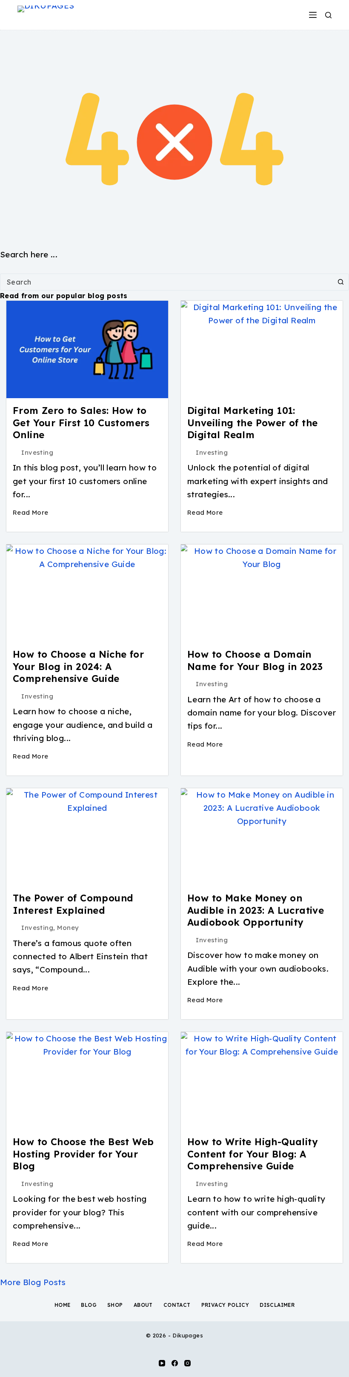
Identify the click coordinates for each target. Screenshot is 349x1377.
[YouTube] (162, 1363)
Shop (115, 1305)
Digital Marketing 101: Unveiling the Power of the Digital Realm (252, 423)
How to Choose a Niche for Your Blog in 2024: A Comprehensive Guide (78, 666)
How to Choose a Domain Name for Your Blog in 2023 (255, 660)
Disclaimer (277, 1305)
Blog (89, 1305)
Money (68, 928)
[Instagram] (187, 1363)
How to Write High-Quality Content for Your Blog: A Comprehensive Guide (252, 1154)
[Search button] (340, 282)
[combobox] (166, 282)
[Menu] (313, 15)
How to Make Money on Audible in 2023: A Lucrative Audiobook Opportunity (255, 910)
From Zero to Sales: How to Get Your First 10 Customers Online (81, 423)
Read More (31, 512)
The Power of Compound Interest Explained (73, 904)
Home (62, 1305)
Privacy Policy (225, 1305)
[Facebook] (175, 1363)
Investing (37, 452)
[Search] (328, 15)
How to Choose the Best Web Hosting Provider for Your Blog (83, 1154)
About (143, 1305)
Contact (177, 1305)
